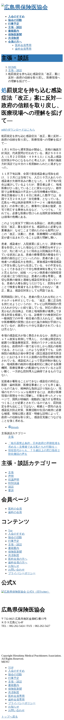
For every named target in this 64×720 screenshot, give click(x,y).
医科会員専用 (23, 45)
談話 (11, 486)
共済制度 (13, 555)
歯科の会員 (15, 512)
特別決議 (13, 483)
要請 (11, 490)
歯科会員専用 (23, 48)
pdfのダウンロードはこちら (18, 129)
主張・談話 (15, 544)
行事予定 (13, 540)
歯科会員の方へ (17, 562)
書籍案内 (13, 548)
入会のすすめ (16, 533)
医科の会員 (15, 508)
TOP (10, 667)
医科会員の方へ (17, 558)
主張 (11, 436)
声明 (11, 476)
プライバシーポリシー (21, 573)
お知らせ (13, 566)
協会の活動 (15, 537)
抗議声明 (13, 479)
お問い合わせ (16, 569)
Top (10, 530)
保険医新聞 (15, 551)
